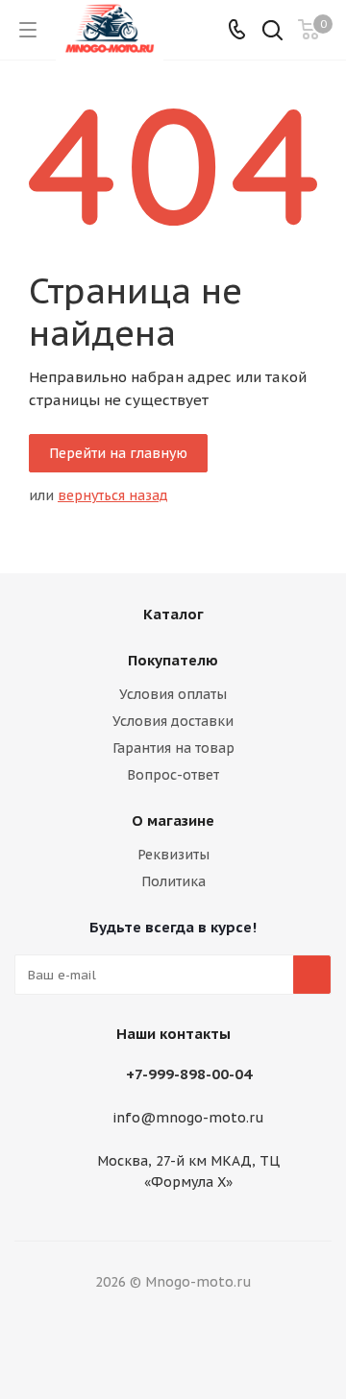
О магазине (173, 820)
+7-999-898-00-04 (189, 1074)
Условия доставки (173, 721)
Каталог (173, 614)
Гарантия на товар (173, 748)
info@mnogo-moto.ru (188, 1118)
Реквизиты (173, 854)
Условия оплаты (173, 694)
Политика (173, 881)
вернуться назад (113, 495)
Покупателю (173, 660)
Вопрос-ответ (173, 775)
